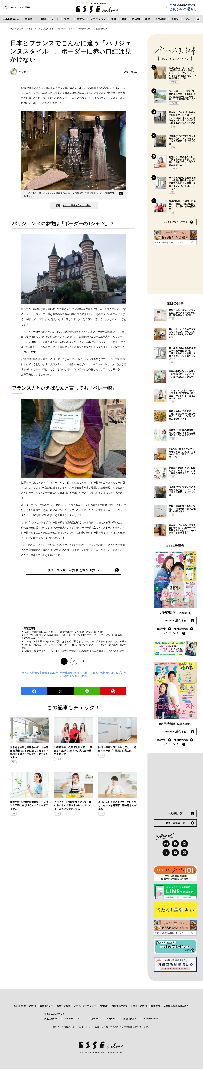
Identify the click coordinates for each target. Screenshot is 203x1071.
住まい (81, 19)
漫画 (147, 19)
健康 (124, 19)
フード (55, 19)
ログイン (15, 7)
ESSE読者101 (11, 19)
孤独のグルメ (130, 1018)
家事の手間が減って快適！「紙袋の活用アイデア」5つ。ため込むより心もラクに (182, 375)
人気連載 (160, 19)
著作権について (120, 1006)
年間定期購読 (181, 628)
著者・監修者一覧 (175, 823)
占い (187, 19)
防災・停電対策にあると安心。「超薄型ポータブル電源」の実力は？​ (117, 749)
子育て (175, 19)
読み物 (136, 19)
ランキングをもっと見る (175, 222)
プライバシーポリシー (85, 1006)
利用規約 (104, 1006)
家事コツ (30, 19)
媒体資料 (155, 1006)
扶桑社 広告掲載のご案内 (176, 1006)
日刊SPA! (111, 1018)
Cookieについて (139, 1006)
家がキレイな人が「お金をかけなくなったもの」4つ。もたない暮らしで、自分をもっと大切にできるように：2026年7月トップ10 (182, 117)
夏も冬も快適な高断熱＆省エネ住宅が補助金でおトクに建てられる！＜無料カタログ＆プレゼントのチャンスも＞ (29, 752)
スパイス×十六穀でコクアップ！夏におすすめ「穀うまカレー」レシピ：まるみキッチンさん (72, 805)
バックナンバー (172, 633)
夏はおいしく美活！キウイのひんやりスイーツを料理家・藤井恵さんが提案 (117, 805)
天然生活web (51, 1018)
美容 (113, 19)
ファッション (98, 19)
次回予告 (161, 628)
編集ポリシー (46, 1006)
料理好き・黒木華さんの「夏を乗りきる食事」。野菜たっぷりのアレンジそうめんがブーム (182, 160)
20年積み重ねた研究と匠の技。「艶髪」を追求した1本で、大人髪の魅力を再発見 (73, 750)
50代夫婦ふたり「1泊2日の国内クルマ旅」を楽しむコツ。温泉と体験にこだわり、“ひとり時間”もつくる (182, 95)
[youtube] (175, 852)
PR (13, 762)
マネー (68, 19)
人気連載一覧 (175, 813)
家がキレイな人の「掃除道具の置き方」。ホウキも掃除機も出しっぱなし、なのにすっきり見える (182, 529)
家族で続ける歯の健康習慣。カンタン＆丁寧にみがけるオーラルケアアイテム (29, 805)
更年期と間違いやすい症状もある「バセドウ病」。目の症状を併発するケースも (182, 471)
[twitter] (60, 691)
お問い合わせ (63, 1006)
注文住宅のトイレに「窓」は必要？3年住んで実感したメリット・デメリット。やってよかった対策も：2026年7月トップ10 (182, 73)
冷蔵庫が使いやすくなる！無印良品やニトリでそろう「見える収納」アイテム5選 (182, 140)
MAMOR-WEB (151, 1018)
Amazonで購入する (175, 620)
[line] (87, 691)
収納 (43, 19)
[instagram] (166, 843)
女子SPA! (94, 1018)
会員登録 (26, 7)
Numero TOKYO (73, 1018)
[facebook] (34, 691)
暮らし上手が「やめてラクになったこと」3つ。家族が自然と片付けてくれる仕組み (182, 333)
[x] (166, 852)
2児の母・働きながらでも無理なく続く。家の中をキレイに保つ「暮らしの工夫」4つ (182, 453)
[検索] (192, 242)
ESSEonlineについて (25, 1006)
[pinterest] (184, 852)
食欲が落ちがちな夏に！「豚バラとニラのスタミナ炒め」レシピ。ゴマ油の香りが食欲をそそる (182, 415)
